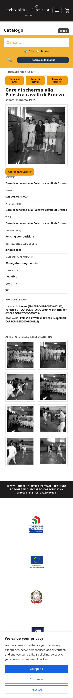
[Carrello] (67, 10)
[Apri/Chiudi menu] (57, 10)
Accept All (36, 669)
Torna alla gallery (57, 80)
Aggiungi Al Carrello (20, 171)
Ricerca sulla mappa (43, 60)
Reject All (37, 689)
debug (63, 30)
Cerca (9, 60)
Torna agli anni (14, 80)
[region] (36, 665)
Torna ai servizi (35, 80)
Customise (36, 679)
